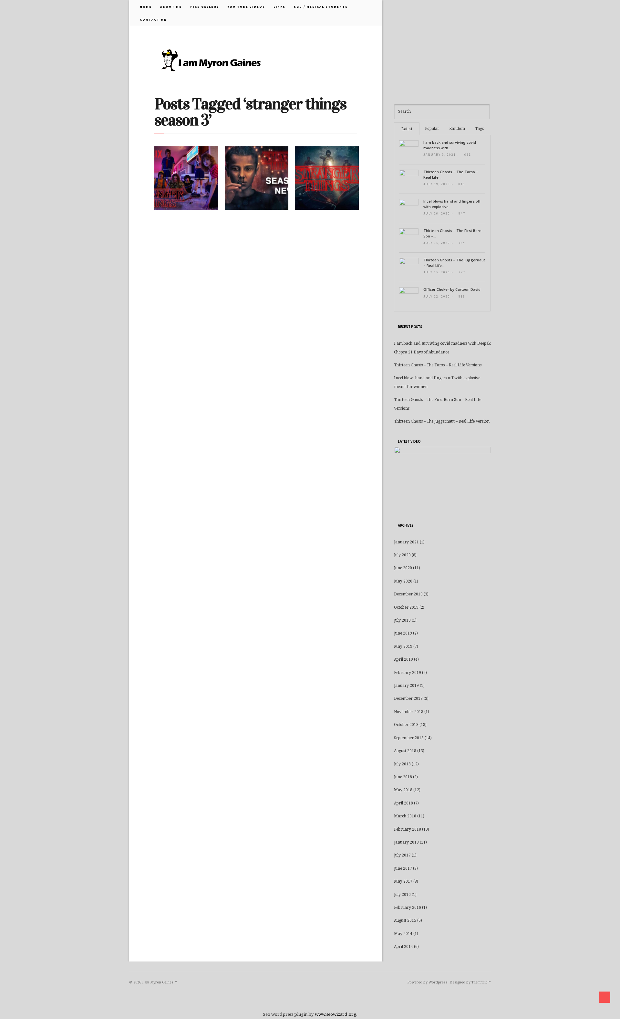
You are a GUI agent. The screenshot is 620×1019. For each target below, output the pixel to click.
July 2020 (402, 555)
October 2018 (406, 724)
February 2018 (407, 829)
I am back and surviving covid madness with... (449, 145)
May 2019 (403, 646)
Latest (406, 129)
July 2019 (402, 620)
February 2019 (407, 672)
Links (279, 7)
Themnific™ (481, 982)
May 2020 (403, 581)
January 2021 (406, 542)
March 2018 (405, 816)
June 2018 (403, 777)
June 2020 (403, 568)
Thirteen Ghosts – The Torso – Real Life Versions (437, 365)
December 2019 (408, 594)
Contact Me (153, 19)
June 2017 (403, 868)
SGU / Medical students (321, 7)
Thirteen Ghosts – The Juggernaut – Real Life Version (442, 421)
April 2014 (403, 946)
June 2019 (403, 633)
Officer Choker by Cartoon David (451, 289)
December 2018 (408, 698)
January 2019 (406, 685)
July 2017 (402, 855)
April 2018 (403, 803)
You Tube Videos (246, 7)
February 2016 (407, 907)
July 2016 (402, 894)
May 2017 (403, 881)
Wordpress (438, 982)
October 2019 (406, 607)
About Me (171, 7)
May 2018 (403, 790)
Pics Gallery (204, 7)
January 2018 (406, 842)
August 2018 (405, 751)
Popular (432, 128)
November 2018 (408, 711)
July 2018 (402, 764)
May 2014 (403, 933)
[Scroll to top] (604, 997)
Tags (479, 128)
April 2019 (403, 659)
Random (457, 128)
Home (146, 7)
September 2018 (409, 738)
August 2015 (405, 920)
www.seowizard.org (335, 1014)
